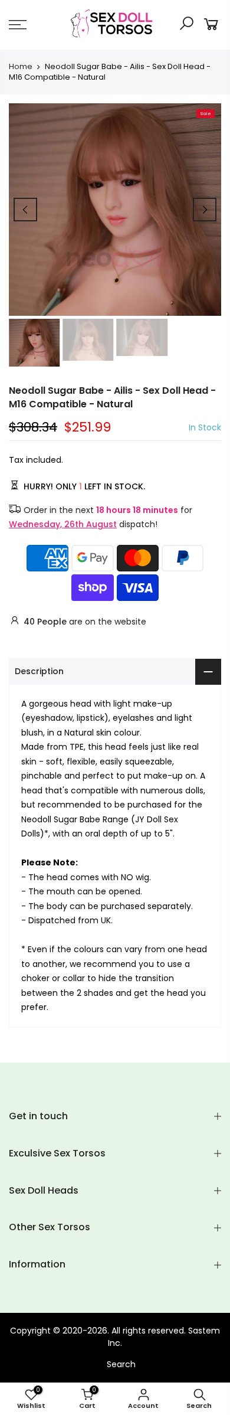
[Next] (204, 209)
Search (121, 1364)
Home (20, 66)
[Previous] (25, 209)
